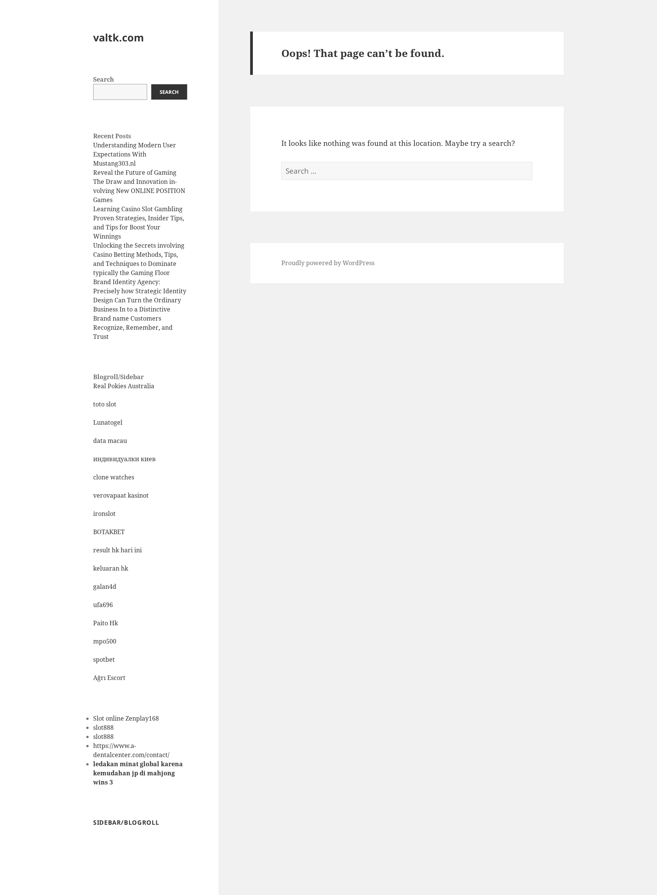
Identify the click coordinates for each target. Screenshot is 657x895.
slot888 (103, 727)
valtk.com (118, 37)
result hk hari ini (117, 550)
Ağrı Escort (109, 678)
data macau (110, 440)
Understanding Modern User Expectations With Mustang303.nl (134, 154)
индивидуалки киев (124, 459)
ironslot (104, 513)
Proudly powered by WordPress (328, 263)
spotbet (104, 659)
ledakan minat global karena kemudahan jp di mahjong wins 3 (138, 773)
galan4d (104, 586)
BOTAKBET (109, 532)
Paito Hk (105, 623)
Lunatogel (107, 422)
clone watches (113, 477)
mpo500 (104, 641)
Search (103, 79)
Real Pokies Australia (123, 386)
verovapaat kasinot (121, 495)
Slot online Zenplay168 (126, 718)
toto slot (104, 404)
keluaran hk (110, 568)
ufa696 (103, 605)
